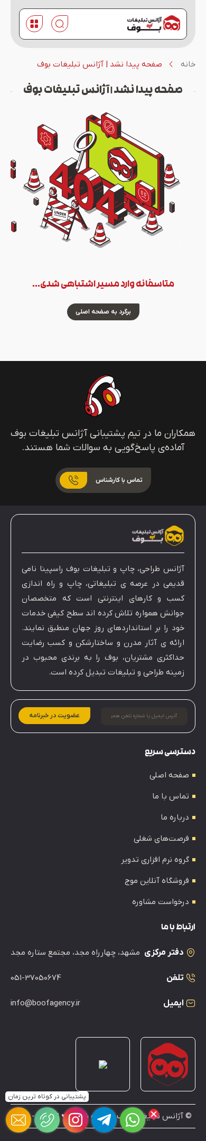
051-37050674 (36, 978)
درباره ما (175, 817)
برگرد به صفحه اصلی (103, 312)
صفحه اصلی (169, 775)
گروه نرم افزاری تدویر (155, 859)
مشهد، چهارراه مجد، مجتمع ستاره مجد (75, 952)
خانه (188, 64)
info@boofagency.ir (45, 1003)
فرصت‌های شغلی (161, 838)
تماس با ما (170, 796)
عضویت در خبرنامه (54, 715)
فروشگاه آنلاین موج (157, 881)
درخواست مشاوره (160, 902)
